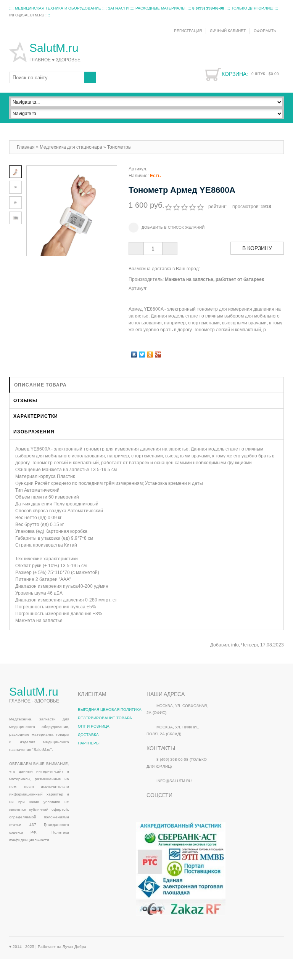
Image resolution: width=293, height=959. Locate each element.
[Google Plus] (158, 353)
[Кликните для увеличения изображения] (71, 210)
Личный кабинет (228, 31)
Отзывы (25, 400)
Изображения (34, 432)
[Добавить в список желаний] (166, 228)
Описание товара (40, 385)
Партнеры (89, 743)
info (235, 645)
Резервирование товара (105, 718)
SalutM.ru (55, 48)
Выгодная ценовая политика (110, 709)
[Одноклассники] (150, 353)
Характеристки (35, 416)
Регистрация (188, 31)
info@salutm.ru (26, 15)
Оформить (265, 31)
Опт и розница (93, 726)
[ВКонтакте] (134, 353)
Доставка (88, 735)
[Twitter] (142, 353)
